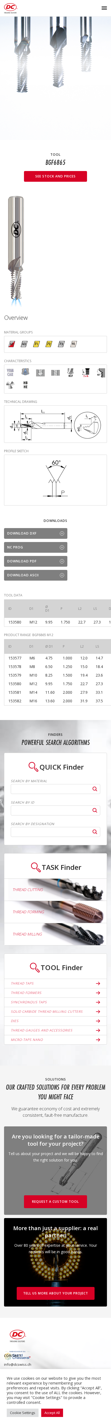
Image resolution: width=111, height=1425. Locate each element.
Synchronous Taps (29, 1002)
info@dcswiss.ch (17, 1364)
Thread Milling (27, 934)
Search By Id (22, 802)
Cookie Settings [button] (22, 1412)
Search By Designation (32, 824)
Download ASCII (23, 575)
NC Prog (15, 547)
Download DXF (22, 533)
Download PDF (22, 561)
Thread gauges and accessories (41, 1030)
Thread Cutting (27, 889)
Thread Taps (22, 983)
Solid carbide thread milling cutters (47, 1011)
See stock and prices (55, 176)
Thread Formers (26, 992)
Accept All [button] (52, 1412)
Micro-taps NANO (27, 1039)
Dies (15, 1021)
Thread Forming (28, 911)
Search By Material (29, 781)
